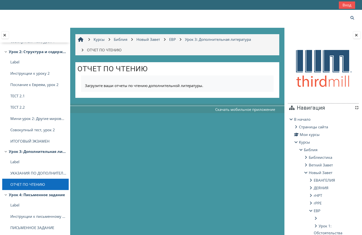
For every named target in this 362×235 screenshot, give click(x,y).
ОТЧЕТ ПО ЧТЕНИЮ (27, 184)
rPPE (318, 203)
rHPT (318, 195)
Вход (347, 4)
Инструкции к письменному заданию (38, 216)
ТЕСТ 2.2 (17, 107)
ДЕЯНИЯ (321, 187)
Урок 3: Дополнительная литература (37, 151)
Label (14, 61)
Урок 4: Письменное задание (37, 194)
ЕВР (317, 210)
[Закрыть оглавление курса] (5, 35)
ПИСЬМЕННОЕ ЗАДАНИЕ (32, 227)
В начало (302, 119)
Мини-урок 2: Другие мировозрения (38, 118)
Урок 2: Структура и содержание (37, 51)
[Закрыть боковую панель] (357, 35)
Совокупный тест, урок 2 (32, 129)
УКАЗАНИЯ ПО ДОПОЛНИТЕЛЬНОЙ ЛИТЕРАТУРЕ (38, 173)
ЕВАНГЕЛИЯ (324, 180)
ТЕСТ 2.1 (17, 95)
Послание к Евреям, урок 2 (34, 84)
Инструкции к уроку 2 (30, 73)
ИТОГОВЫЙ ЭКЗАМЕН (29, 141)
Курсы (304, 142)
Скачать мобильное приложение (245, 109)
